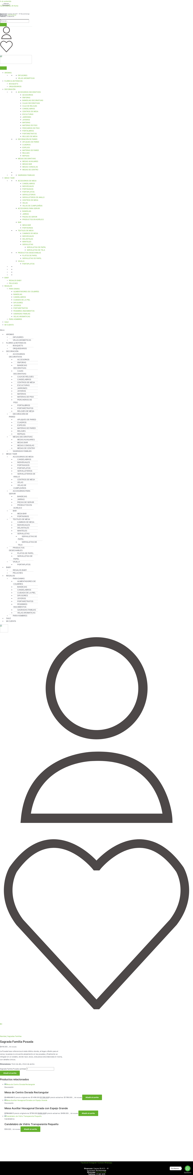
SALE (6, 322)
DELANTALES (27, 239)
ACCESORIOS (27, 95)
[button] (96, 330)
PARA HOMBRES (15, 319)
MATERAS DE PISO (29, 125)
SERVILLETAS (27, 244)
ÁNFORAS (26, 97)
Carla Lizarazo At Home (9, 6)
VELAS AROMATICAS (21, 316)
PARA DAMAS (14, 289)
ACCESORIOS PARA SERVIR (29, 208)
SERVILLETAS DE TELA (36, 250)
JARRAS (25, 214)
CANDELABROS (28, 109)
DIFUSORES (22, 75)
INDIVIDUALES (28, 186)
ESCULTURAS (27, 114)
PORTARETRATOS (29, 134)
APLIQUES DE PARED (30, 142)
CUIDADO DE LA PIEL (21, 300)
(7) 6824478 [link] (10, 16)
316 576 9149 (101, 1172)
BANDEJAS (26, 211)
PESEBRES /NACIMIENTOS (24, 311)
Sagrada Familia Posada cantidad (13, 1069)
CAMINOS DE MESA (30, 233)
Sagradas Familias (14, 1036)
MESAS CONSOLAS (30, 167)
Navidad (3, 1036)
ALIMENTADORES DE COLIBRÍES (26, 291)
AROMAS (8, 73)
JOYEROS (21, 391)
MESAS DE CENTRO (30, 170)
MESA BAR (26, 225)
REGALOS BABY (15, 280)
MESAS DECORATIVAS (27, 158)
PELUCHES (13, 283)
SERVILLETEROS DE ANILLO (33, 197)
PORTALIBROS (28, 131)
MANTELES (26, 242)
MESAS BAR (27, 164)
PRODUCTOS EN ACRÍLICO (33, 219)
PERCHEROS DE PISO (31, 128)
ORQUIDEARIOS (15, 86)
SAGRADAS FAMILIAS (26, 175)
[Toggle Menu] (3, 68)
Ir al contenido (5, 1)
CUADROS (26, 145)
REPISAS (25, 156)
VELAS (25, 203)
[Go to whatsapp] (187, 1168)
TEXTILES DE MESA (26, 230)
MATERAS (26, 122)
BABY (6, 278)
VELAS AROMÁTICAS (26, 78)
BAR (19, 222)
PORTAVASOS (27, 189)
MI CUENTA (9, 325)
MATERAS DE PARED (30, 150)
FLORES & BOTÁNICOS (16, 343)
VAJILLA (21, 261)
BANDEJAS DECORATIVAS (32, 100)
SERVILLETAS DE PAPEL (36, 247)
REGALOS (8, 286)
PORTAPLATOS (28, 192)
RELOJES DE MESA (29, 136)
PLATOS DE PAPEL (29, 255)
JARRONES (26, 117)
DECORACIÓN (9, 89)
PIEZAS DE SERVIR (29, 217)
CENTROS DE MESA (30, 111)
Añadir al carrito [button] (92, 1097)
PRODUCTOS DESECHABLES (29, 253)
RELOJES (26, 153)
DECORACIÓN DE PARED (27, 139)
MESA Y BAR (9, 178)
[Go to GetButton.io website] (187, 1172)
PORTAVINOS (27, 228)
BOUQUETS (13, 84)
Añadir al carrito (9, 1073)
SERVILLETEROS (29, 195)
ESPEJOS (26, 147)
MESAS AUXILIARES (30, 161)
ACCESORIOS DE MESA (27, 181)
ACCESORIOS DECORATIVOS (29, 92)
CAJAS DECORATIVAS (31, 103)
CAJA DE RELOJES (29, 106)
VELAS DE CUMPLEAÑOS (32, 206)
